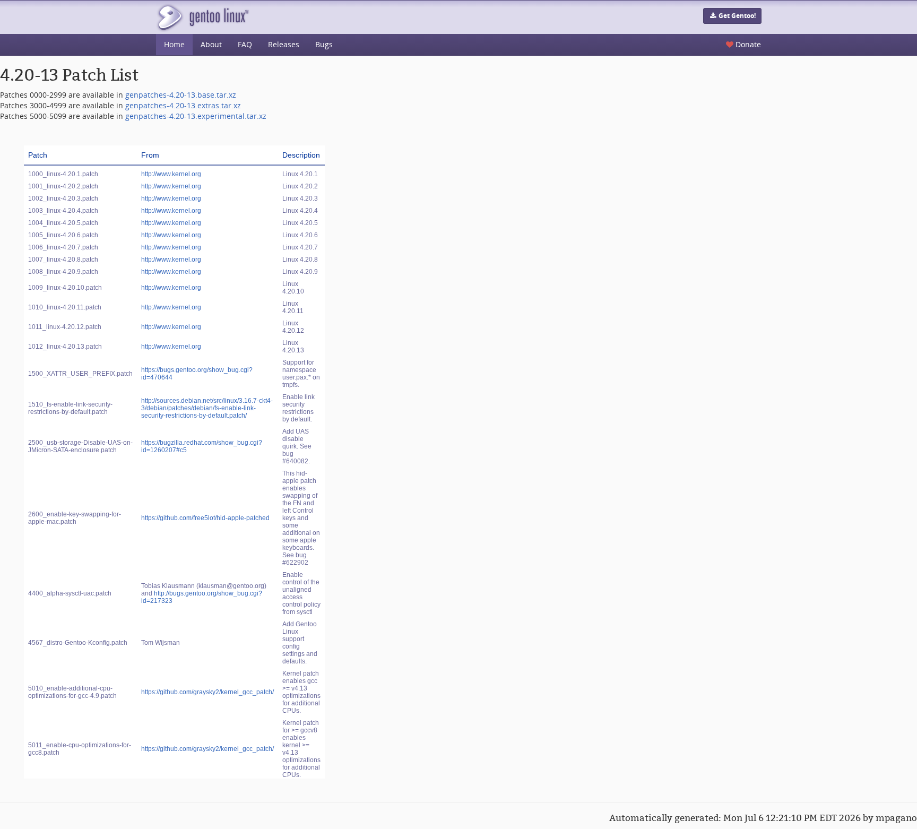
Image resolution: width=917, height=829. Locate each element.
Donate (747, 44)
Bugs (324, 44)
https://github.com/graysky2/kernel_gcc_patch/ (207, 692)
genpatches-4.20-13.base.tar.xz (180, 95)
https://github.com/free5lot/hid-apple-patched (205, 518)
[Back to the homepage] (202, 17)
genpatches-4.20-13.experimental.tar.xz (195, 116)
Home (174, 44)
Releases (283, 44)
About (211, 44)
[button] (732, 16)
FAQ (245, 44)
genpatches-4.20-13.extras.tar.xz (183, 105)
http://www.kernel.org (171, 174)
